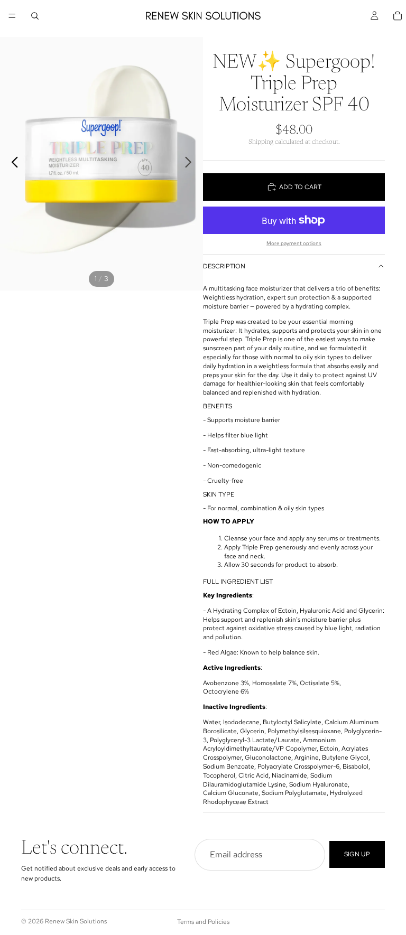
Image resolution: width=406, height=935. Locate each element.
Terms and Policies (203, 922)
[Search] (35, 15)
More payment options (293, 243)
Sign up (357, 854)
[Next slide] (191, 163)
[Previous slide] (12, 163)
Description (224, 266)
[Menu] (12, 16)
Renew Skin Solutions (76, 921)
